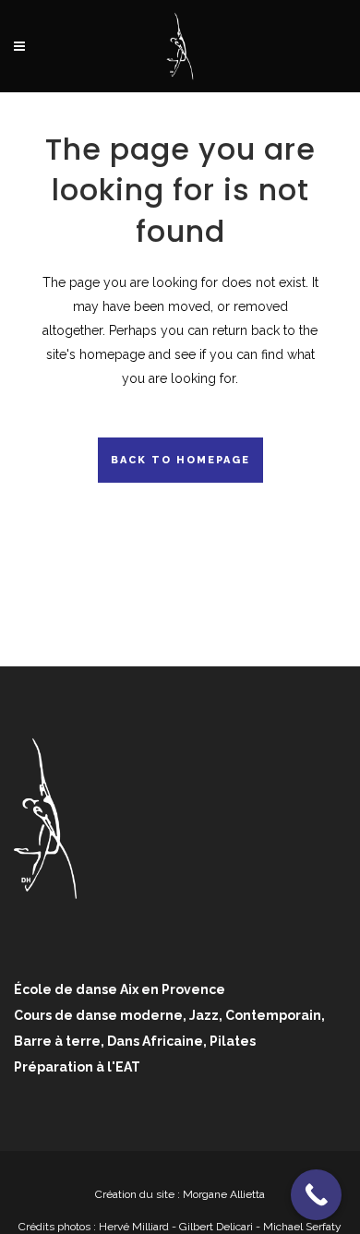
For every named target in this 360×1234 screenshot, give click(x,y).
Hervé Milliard (134, 1226)
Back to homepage (180, 460)
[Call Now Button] (316, 1194)
